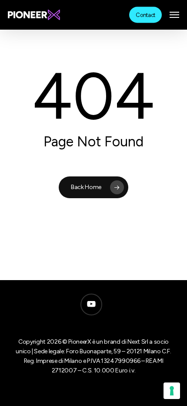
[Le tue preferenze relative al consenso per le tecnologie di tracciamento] (172, 390)
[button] (174, 14)
